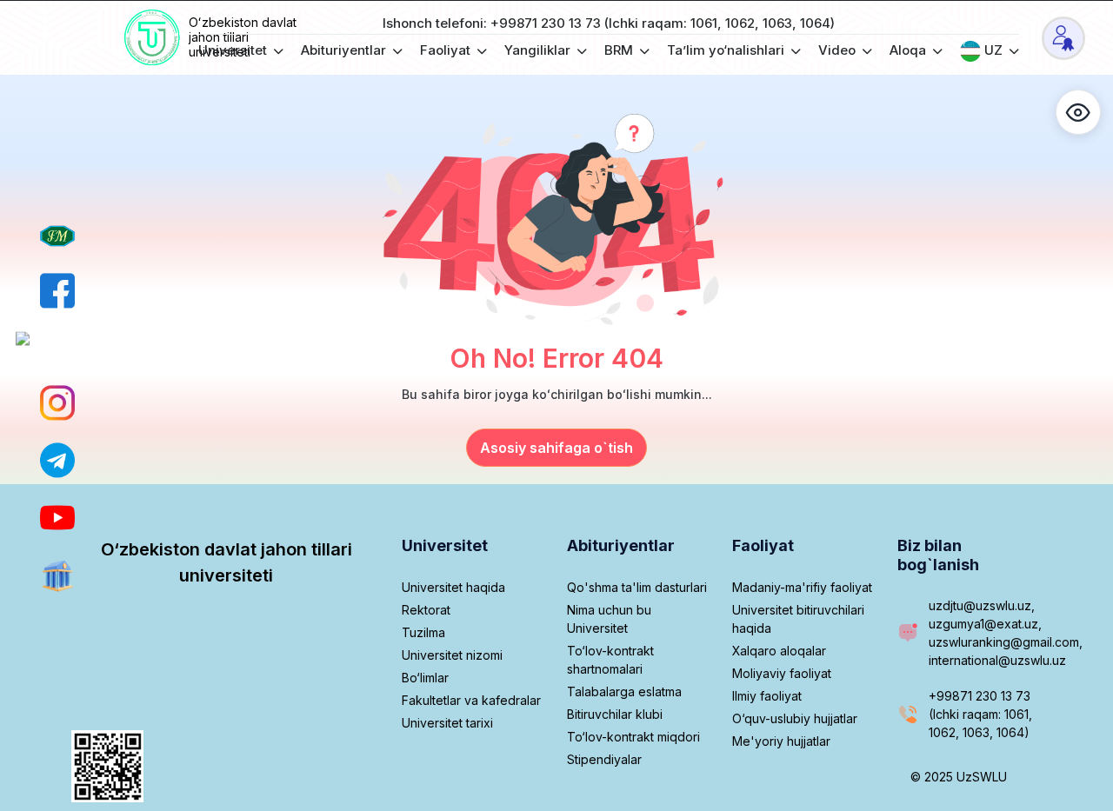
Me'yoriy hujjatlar (781, 741)
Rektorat (426, 609)
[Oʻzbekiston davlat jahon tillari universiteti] (153, 37)
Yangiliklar (539, 50)
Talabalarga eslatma (624, 691)
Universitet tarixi (447, 722)
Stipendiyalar (604, 759)
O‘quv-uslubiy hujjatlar (794, 718)
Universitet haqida (453, 587)
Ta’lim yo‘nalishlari (727, 50)
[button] (1078, 112)
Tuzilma (423, 632)
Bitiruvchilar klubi (615, 714)
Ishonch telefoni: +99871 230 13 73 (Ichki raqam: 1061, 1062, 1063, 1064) (609, 23)
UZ (993, 50)
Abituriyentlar (345, 50)
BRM (620, 50)
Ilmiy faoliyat (767, 695)
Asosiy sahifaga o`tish (556, 447)
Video (838, 50)
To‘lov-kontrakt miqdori (633, 736)
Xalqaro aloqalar (779, 650)
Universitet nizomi (452, 655)
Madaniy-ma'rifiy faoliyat (802, 587)
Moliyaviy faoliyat (781, 673)
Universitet (234, 50)
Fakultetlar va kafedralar (471, 700)
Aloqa (910, 50)
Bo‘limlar (425, 677)
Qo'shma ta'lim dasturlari (637, 587)
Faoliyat (447, 50)
